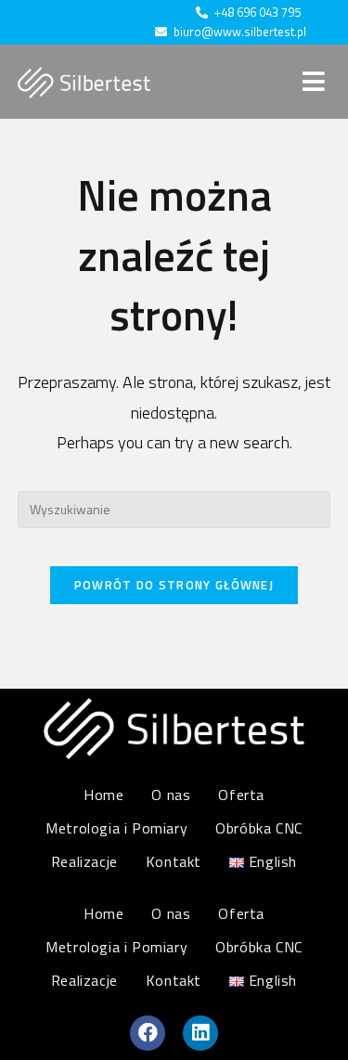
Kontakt (173, 861)
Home (103, 794)
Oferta (241, 794)
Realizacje (84, 861)
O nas (170, 794)
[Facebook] (147, 1033)
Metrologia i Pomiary (116, 828)
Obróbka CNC (259, 828)
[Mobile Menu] (317, 81)
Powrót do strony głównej (174, 584)
